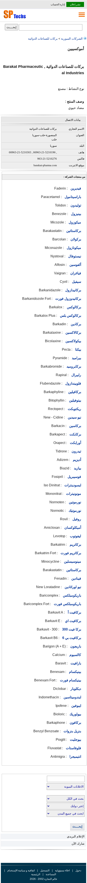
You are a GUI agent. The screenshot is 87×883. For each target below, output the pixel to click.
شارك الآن (78, 843)
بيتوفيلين (74, 400)
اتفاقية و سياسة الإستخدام (21, 870)
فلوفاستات (73, 748)
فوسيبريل (74, 476)
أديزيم (76, 460)
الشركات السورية (71, 38)
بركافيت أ (74, 612)
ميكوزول (74, 222)
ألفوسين (75, 264)
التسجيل (44, 870)
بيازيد (77, 468)
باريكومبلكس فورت (67, 604)
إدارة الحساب (58, 4)
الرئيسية (35, 874)
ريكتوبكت (74, 409)
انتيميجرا (75, 756)
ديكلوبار (75, 688)
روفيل (76, 519)
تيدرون (76, 451)
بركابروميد (73, 366)
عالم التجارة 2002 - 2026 (43, 878)
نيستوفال (74, 256)
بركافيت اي (72, 621)
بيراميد (76, 358)
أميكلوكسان (72, 527)
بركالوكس (73, 307)
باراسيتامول (72, 197)
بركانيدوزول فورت (67, 298)
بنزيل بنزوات (72, 731)
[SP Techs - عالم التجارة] (14, 18)
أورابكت (75, 443)
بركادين (75, 324)
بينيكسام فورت (70, 680)
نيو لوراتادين (72, 587)
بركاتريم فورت (70, 553)
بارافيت (75, 663)
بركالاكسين (73, 332)
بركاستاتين (73, 231)
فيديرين (75, 188)
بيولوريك (75, 714)
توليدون (75, 205)
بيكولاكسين (73, 341)
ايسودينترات (72, 485)
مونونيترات (73, 493)
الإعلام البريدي (75, 836)
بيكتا (77, 349)
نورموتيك (74, 510)
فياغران (75, 273)
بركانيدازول (72, 290)
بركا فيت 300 (71, 629)
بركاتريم (75, 544)
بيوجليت (75, 739)
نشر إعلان (75, 4)
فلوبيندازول (72, 383)
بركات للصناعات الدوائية (43, 38)
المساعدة (51, 874)
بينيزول (75, 214)
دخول (78, 870)
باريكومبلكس (71, 595)
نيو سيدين (74, 417)
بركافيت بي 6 (71, 638)
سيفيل (76, 281)
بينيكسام (74, 672)
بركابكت (75, 434)
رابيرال (76, 375)
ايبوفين (76, 705)
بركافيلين (74, 392)
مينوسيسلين (72, 561)
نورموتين (74, 502)
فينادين (76, 578)
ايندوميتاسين (72, 697)
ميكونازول (73, 248)
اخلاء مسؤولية (62, 870)
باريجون (75, 646)
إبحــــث (77, 826)
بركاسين (74, 426)
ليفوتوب (75, 536)
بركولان (75, 239)
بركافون (75, 722)
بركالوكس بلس (70, 315)
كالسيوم (75, 655)
